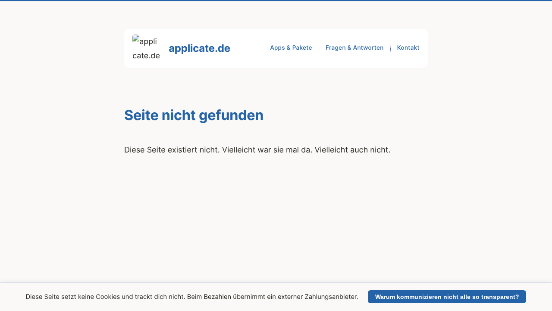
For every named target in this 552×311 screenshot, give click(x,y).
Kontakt (408, 47)
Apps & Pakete (291, 47)
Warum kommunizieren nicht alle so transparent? (447, 296)
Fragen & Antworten (355, 47)
